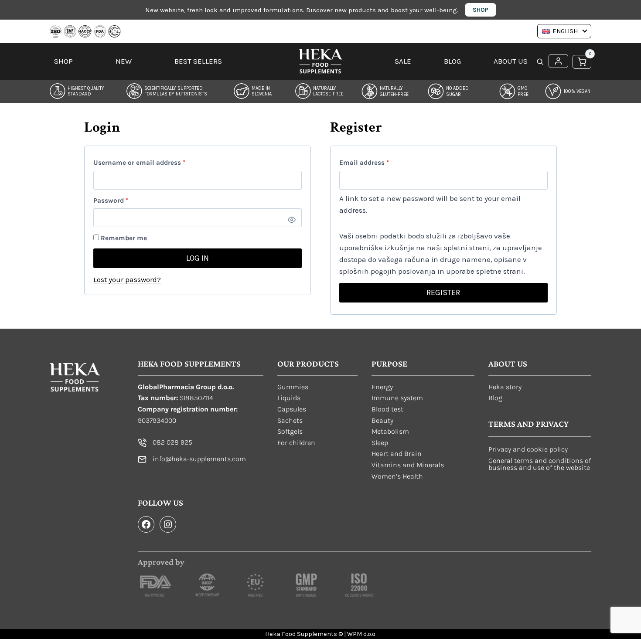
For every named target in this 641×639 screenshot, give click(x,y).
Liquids (288, 398)
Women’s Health (397, 476)
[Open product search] (540, 62)
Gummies (292, 387)
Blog (452, 61)
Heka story (505, 387)
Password (124, 200)
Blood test (387, 409)
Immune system (397, 398)
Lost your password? (127, 279)
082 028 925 (172, 442)
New (124, 61)
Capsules (291, 409)
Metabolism (390, 431)
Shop (480, 10)
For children (296, 442)
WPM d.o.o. (361, 634)
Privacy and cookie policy (528, 449)
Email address (378, 162)
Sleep (380, 442)
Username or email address (153, 162)
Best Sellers (198, 61)
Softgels (290, 431)
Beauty (382, 420)
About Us (511, 61)
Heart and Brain (397, 453)
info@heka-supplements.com (199, 459)
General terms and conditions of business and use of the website (539, 464)
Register (443, 292)
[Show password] (292, 220)
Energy (382, 387)
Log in (197, 258)
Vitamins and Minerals (408, 465)
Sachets (290, 420)
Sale (403, 61)
